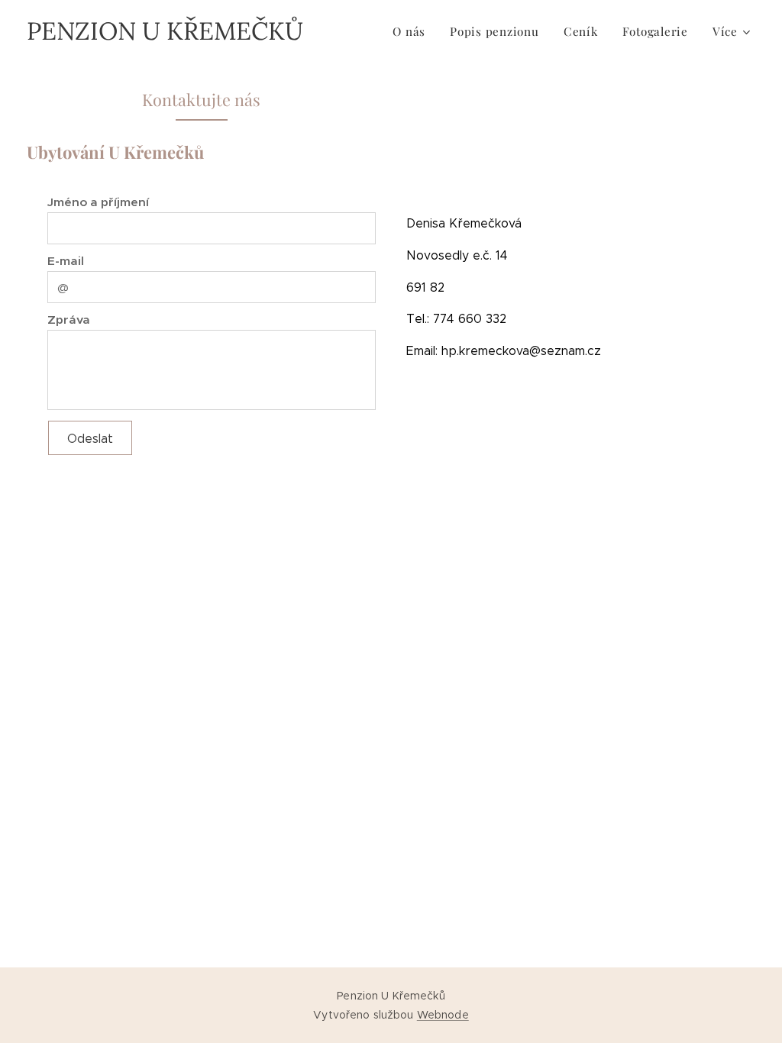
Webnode (443, 1015)
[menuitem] (413, 31)
